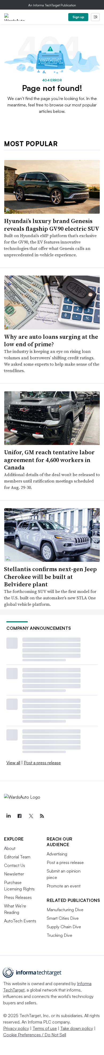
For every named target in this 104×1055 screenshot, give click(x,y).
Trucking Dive (59, 935)
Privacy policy (16, 1028)
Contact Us (14, 865)
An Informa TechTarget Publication (52, 5)
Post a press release (42, 762)
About (9, 848)
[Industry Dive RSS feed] (41, 816)
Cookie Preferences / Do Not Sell (34, 1034)
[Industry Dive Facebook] (19, 816)
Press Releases (18, 897)
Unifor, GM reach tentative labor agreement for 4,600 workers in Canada (49, 459)
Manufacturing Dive (65, 909)
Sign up (78, 17)
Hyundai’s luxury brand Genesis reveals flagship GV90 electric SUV (51, 225)
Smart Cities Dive (63, 918)
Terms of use (45, 1028)
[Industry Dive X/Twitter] (30, 816)
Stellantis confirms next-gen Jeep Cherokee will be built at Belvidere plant (50, 576)
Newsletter (14, 874)
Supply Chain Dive (64, 926)
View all (13, 762)
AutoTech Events (20, 920)
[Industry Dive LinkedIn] (8, 816)
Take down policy (76, 1028)
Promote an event (64, 886)
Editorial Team (17, 856)
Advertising (57, 854)
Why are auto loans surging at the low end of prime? (51, 340)
